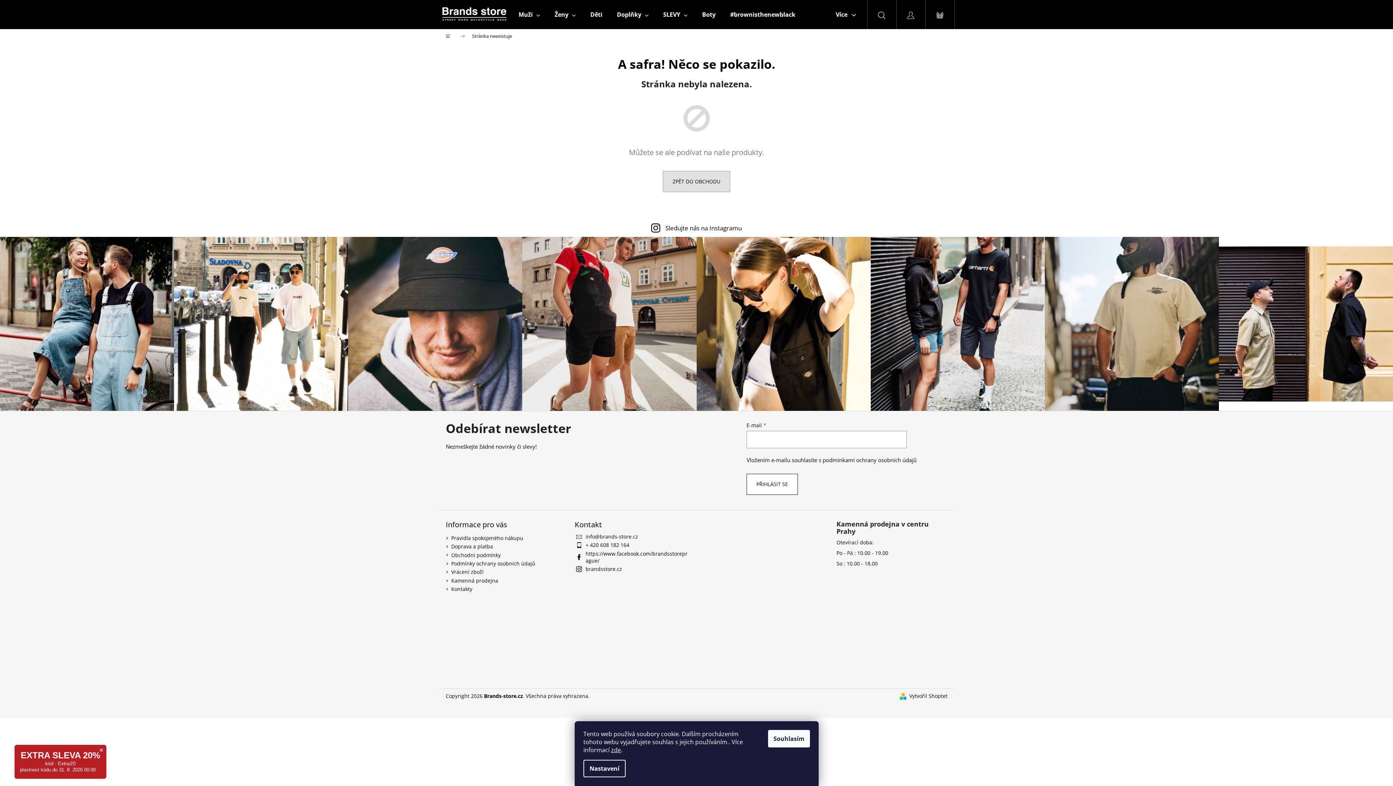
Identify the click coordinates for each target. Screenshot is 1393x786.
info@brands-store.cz (612, 536)
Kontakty (461, 588)
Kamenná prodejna (474, 580)
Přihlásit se (772, 484)
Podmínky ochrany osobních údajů (493, 563)
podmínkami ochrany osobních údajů (870, 460)
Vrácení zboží (467, 571)
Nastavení (604, 769)
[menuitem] (529, 14)
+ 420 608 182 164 (607, 544)
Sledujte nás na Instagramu (703, 228)
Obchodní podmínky (476, 555)
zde (616, 750)
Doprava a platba (472, 546)
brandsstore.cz (604, 568)
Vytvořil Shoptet (928, 695)
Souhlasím (789, 739)
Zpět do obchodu (696, 181)
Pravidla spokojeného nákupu (487, 538)
